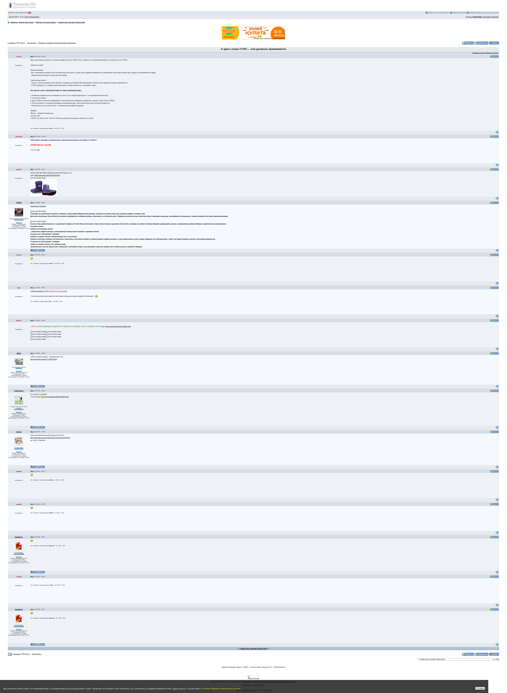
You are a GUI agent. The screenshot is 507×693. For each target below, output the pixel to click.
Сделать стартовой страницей (481, 17)
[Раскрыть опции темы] (10, 654)
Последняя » (32, 43)
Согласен (480, 688)
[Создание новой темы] (481, 43)
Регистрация (34, 17)
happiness (19, 537)
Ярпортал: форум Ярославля (18, 12)
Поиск (447, 12)
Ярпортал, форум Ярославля (22, 22)
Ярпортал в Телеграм (435, 12)
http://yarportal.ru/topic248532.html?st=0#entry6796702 (50, 438)
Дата (32, 56)
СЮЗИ (18, 203)
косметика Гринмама (38, 206)
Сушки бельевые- (48, 291)
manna (18, 432)
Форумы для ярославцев (46, 22)
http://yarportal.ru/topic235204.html (56, 397)
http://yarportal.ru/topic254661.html (118, 326)
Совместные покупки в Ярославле (71, 22)
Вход (27, 17)
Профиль (19, 222)
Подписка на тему (478, 53)
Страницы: (12, 43)
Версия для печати (492, 53)
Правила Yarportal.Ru (459, 12)
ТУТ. (38, 150)
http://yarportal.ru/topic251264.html (47, 175)
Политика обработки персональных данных (484, 12)
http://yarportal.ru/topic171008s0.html (43, 359)
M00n (19, 353)
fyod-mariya (18, 391)
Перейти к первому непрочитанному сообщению (57, 43)
